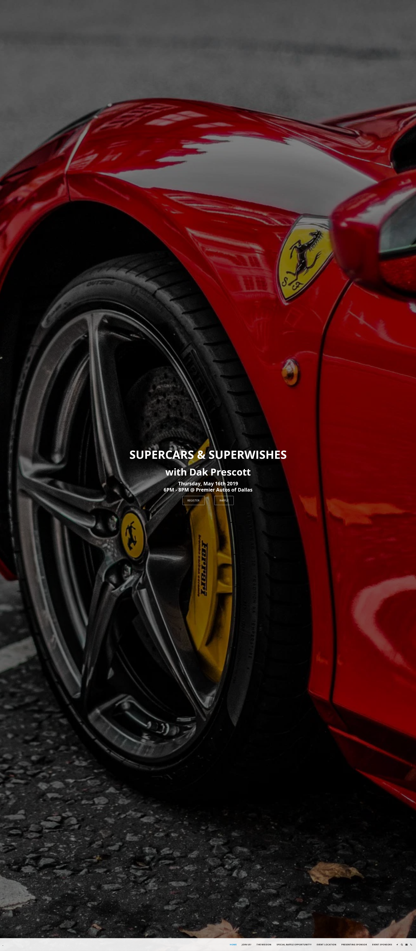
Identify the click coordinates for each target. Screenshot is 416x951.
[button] (397, 945)
